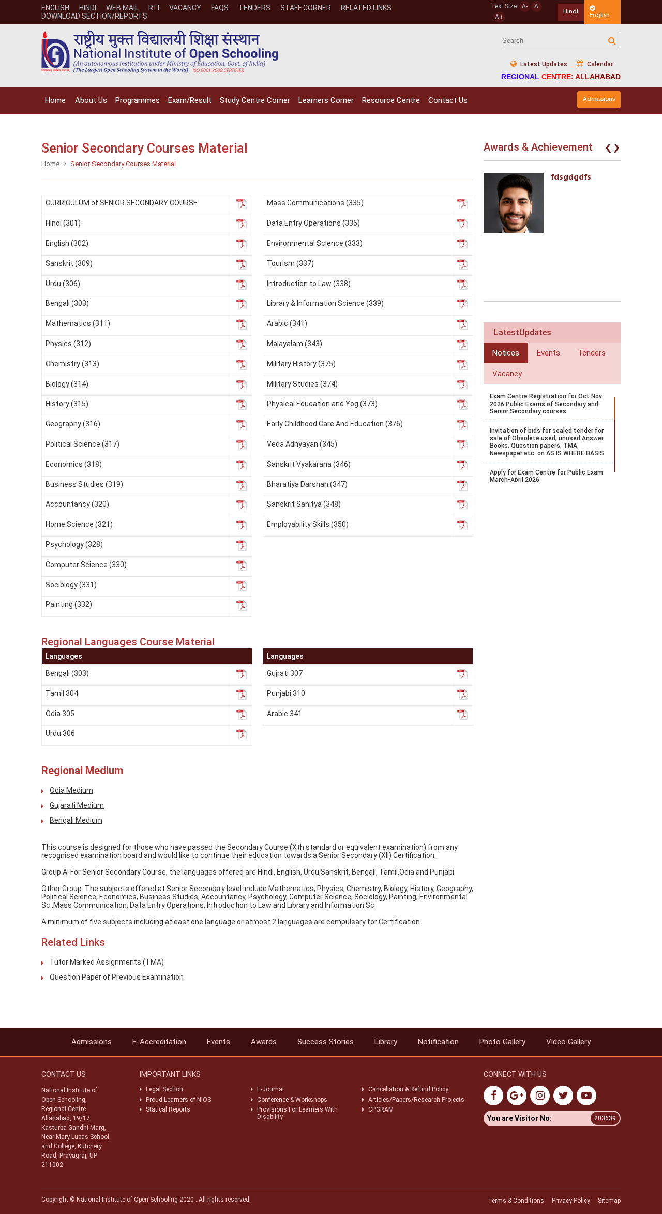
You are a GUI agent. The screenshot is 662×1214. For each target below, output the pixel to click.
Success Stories (325, 1041)
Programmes (137, 100)
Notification (438, 1041)
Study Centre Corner (255, 100)
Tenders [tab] (592, 353)
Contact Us (448, 100)
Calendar (599, 64)
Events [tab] (548, 353)
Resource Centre (391, 100)
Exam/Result (190, 100)
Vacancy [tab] (507, 373)
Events (218, 1041)
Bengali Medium (76, 820)
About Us (91, 100)
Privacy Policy (571, 1200)
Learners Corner (326, 100)
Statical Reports (168, 1109)
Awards (264, 1041)
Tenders (254, 8)
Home (55, 100)
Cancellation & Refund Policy (408, 1089)
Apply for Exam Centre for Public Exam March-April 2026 (546, 476)
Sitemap (609, 1200)
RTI (153, 8)
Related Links (366, 8)
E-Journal (270, 1089)
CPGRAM (381, 1109)
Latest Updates (543, 64)
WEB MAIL (122, 8)
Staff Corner (305, 8)
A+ (499, 17)
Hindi (87, 8)
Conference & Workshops (292, 1099)
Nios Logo (160, 51)
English (55, 8)
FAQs (220, 8)
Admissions (599, 99)
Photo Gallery (502, 1041)
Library (385, 1041)
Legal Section (164, 1089)
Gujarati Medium (77, 805)
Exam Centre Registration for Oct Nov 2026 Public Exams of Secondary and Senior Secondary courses (546, 404)
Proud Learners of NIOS (178, 1099)
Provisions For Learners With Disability (297, 1113)
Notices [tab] (505, 353)
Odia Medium (71, 790)
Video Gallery (568, 1041)
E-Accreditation (159, 1041)
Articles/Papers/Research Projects (416, 1099)
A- (525, 6)
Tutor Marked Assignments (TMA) (107, 962)
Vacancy (185, 8)
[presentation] (608, 149)
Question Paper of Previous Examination (117, 977)
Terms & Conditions (516, 1200)
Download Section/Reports (94, 16)
